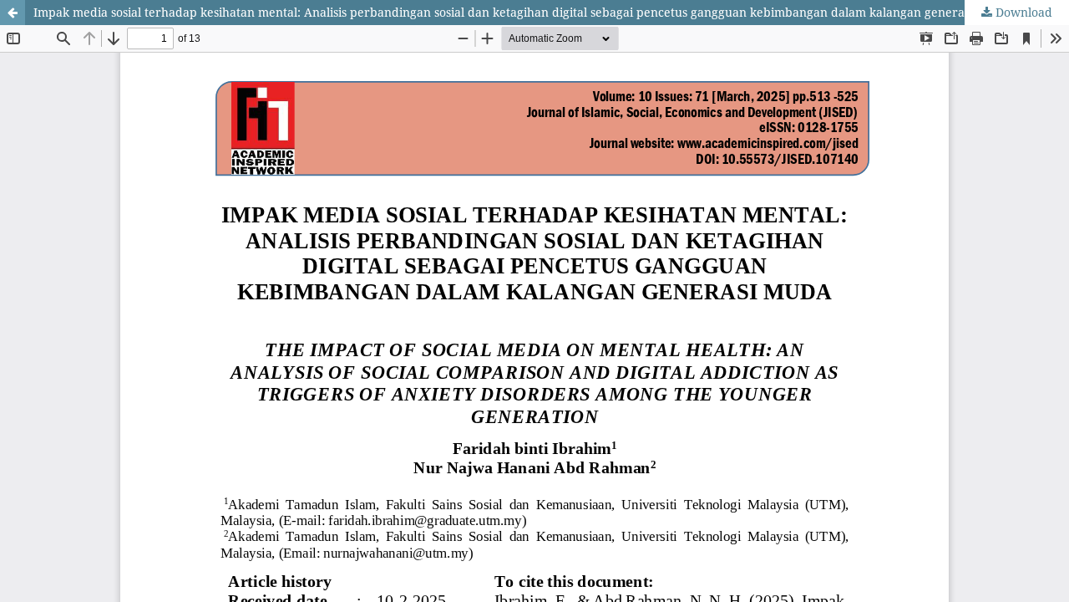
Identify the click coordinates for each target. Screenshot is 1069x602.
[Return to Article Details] (12, 12)
